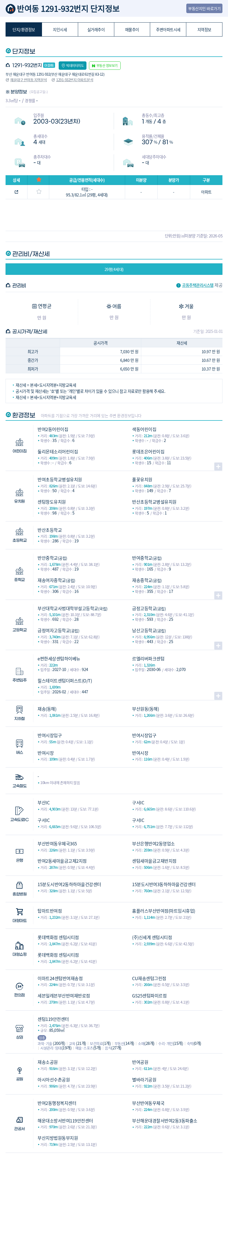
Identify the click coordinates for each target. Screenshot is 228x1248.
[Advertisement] (113, 1192)
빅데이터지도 (75, 65)
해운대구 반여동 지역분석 (28, 79)
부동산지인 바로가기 (204, 8)
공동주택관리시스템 (198, 285)
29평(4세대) (114, 269)
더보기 (218, 466)
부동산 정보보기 (107, 65)
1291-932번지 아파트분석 (74, 79)
